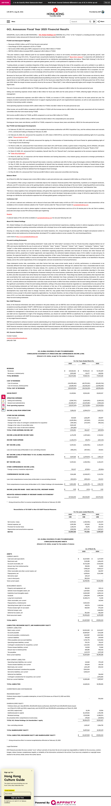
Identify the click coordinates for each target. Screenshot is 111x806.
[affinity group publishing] (3, 405)
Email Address (9, 790)
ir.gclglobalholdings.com (80, 205)
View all (107, 2)
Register (9, 214)
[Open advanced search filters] (94, 21)
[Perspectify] (3, 401)
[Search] (90, 21)
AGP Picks (5, 2)
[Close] (32, 770)
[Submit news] (3, 397)
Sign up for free (17, 798)
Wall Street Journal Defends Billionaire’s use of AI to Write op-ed (72, 2)
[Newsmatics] (3, 409)
